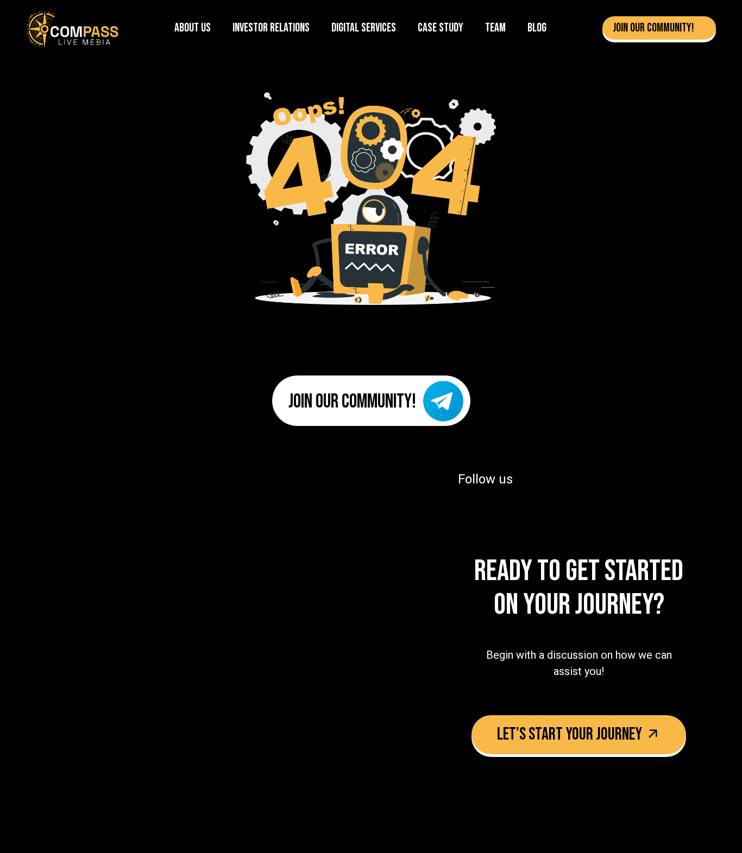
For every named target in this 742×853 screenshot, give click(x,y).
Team (495, 28)
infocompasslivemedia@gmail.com (179, 644)
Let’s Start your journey (571, 734)
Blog (536, 28)
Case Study (440, 28)
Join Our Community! (654, 28)
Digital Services (363, 28)
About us (192, 28)
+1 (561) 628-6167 (109, 613)
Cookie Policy (276, 763)
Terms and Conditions (208, 763)
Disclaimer (144, 763)
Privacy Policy (95, 763)
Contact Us (45, 763)
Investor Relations (271, 28)
